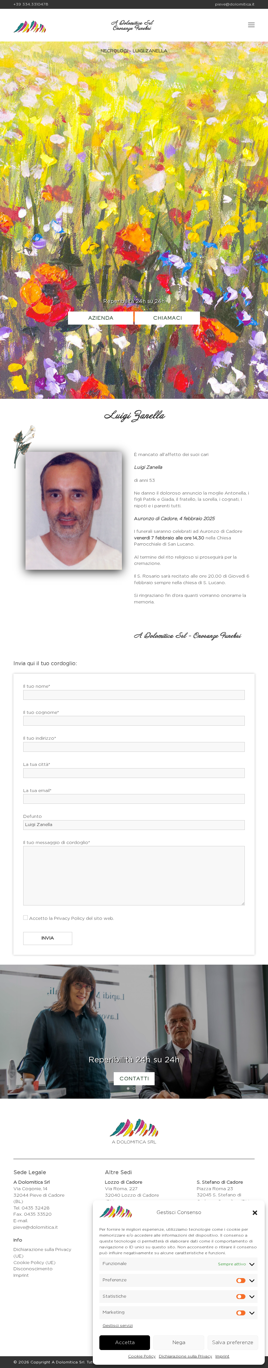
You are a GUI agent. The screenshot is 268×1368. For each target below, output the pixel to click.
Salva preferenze (232, 1342)
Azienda (100, 318)
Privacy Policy (69, 918)
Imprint (222, 1356)
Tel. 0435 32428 (31, 1208)
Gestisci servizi (118, 1325)
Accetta (125, 1342)
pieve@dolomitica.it (235, 4)
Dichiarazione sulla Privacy (185, 1356)
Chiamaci (167, 318)
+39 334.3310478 (30, 4)
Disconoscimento (33, 1269)
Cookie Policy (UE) (34, 1262)
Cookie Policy (142, 1356)
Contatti (134, 1079)
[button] (255, 1212)
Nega (179, 1342)
